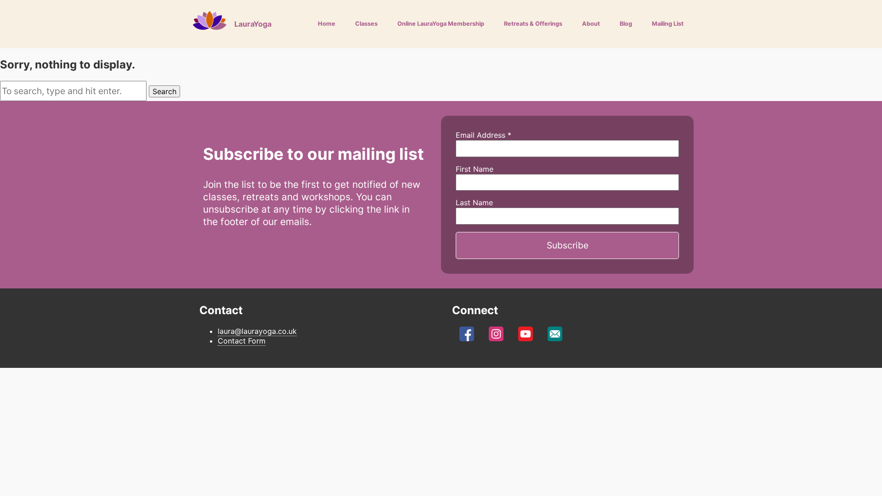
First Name (474, 169)
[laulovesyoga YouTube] (525, 336)
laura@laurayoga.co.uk (257, 331)
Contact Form (242, 340)
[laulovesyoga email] (555, 336)
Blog (626, 23)
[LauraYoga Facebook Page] (466, 336)
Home (326, 23)
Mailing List (668, 23)
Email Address (483, 135)
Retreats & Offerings (533, 23)
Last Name (474, 202)
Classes (366, 23)
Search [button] (164, 91)
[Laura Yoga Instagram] (496, 336)
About (591, 23)
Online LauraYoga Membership (440, 23)
